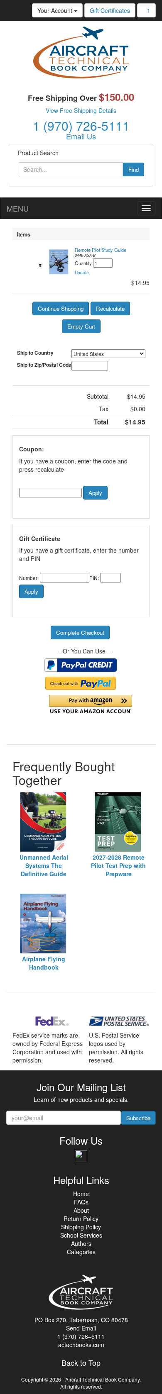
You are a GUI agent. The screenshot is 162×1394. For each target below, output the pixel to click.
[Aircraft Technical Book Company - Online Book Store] (81, 54)
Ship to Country (35, 352)
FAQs (81, 1202)
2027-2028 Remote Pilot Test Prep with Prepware (118, 865)
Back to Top (81, 1363)
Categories (81, 1252)
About (81, 1210)
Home (81, 1193)
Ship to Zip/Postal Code (44, 364)
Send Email (81, 1328)
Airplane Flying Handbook (43, 963)
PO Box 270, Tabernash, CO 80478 (81, 1320)
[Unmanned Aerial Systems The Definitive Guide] (43, 822)
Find (133, 169)
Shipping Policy (81, 1227)
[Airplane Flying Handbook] (43, 923)
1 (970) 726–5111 (81, 1336)
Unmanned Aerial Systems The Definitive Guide (44, 865)
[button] (82, 272)
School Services (81, 1235)
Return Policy (81, 1218)
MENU (18, 208)
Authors (81, 1243)
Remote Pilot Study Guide (100, 249)
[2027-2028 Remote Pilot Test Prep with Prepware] (118, 822)
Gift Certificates (110, 10)
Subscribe (138, 1118)
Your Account (55, 10)
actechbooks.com (81, 1344)
